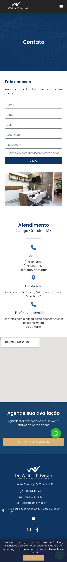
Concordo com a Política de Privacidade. (34, 153)
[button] (61, 6)
